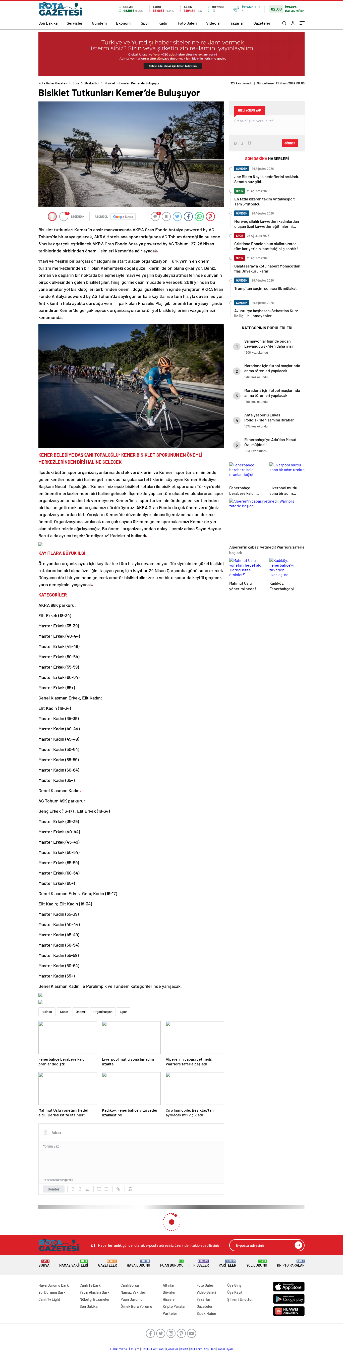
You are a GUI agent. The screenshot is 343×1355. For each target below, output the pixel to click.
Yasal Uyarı (225, 1349)
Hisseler (201, 1263)
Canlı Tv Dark (90, 1285)
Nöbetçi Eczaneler (95, 1299)
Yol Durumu (256, 1263)
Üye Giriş (234, 1285)
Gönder (54, 1189)
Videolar (213, 23)
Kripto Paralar (291, 1263)
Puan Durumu (172, 1263)
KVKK (184, 1349)
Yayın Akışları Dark (94, 1292)
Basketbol (92, 83)
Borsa (43, 1263)
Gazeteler (261, 23)
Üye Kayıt (235, 1292)
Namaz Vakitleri (73, 1263)
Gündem (99, 23)
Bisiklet (47, 1012)
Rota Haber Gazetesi (53, 83)
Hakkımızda (118, 1349)
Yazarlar (237, 23)
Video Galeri (206, 1292)
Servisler (75, 23)
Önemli (81, 1012)
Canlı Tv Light (49, 1299)
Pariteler (227, 1263)
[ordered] (99, 1189)
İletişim (134, 1349)
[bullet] (106, 1189)
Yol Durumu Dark (52, 1292)
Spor (145, 23)
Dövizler (169, 1292)
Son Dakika (48, 23)
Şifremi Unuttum (240, 1299)
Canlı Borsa (130, 1285)
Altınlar (169, 1285)
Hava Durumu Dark (53, 1285)
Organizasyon (102, 1012)
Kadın (163, 23)
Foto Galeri (187, 23)
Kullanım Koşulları (203, 1349)
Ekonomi (124, 23)
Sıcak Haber (206, 1313)
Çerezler (172, 1349)
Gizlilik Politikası (152, 1349)
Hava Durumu (138, 1263)
